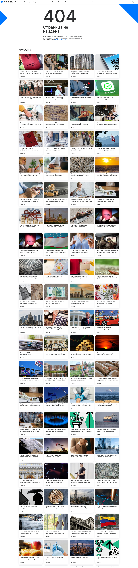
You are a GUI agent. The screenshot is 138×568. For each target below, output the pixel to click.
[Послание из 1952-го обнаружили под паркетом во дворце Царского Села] (56, 117)
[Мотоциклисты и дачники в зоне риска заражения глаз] (82, 373)
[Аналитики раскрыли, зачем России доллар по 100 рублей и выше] (107, 475)
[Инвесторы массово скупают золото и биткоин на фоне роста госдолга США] (82, 347)
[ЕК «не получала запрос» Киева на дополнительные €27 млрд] (56, 399)
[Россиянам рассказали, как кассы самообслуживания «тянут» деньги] (56, 66)
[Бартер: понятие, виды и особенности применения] (82, 271)
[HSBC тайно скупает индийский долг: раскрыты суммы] (107, 450)
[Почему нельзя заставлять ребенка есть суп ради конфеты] (107, 117)
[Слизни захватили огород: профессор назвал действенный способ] (107, 271)
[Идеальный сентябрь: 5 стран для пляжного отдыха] (82, 220)
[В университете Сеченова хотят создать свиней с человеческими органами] (107, 373)
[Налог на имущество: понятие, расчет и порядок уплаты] (31, 220)
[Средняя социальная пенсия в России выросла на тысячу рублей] (31, 194)
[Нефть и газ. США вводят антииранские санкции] (56, 450)
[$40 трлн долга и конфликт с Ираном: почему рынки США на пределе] (56, 92)
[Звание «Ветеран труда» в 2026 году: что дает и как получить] (31, 168)
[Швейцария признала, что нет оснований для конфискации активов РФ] (107, 143)
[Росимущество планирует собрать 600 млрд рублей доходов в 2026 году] (56, 322)
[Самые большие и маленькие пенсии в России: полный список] (31, 66)
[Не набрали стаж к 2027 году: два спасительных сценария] (107, 220)
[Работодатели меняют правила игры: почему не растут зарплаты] (82, 194)
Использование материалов (119, 566)
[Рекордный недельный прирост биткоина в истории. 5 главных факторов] (82, 424)
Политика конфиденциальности (89, 566)
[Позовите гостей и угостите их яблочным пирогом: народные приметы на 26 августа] (31, 552)
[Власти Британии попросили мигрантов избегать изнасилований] (82, 296)
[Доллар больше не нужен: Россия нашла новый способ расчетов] (31, 322)
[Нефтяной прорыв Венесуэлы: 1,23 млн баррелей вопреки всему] (56, 220)
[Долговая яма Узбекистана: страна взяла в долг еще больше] (56, 245)
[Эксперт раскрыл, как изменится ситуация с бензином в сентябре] (31, 117)
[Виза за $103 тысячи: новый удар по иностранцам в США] (82, 322)
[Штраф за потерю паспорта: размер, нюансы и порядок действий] (82, 117)
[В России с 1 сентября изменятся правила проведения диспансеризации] (56, 143)
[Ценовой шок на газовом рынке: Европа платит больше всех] (56, 424)
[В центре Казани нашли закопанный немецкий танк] (31, 296)
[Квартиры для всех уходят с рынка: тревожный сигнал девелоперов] (82, 66)
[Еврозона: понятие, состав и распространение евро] (56, 296)
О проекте (78, 566)
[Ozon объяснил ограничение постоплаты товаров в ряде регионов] (31, 373)
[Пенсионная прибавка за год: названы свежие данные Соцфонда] (31, 245)
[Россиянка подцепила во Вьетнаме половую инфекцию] (56, 526)
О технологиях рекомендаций (105, 566)
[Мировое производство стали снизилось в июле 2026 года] (31, 526)
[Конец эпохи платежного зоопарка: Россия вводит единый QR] (107, 66)
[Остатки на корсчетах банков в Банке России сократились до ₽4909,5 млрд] (82, 526)
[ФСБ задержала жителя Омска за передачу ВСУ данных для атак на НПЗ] (107, 245)
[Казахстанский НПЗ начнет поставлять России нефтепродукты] (82, 552)
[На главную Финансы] (8, 2)
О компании (7, 566)
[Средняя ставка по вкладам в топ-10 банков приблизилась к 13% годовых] (56, 347)
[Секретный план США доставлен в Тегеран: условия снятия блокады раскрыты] (107, 399)
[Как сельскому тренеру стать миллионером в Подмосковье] (82, 475)
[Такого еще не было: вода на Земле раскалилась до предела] (107, 168)
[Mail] (2, 2)
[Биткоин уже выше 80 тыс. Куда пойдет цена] (107, 552)
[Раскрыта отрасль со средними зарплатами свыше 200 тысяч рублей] (82, 168)
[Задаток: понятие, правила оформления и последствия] (107, 194)
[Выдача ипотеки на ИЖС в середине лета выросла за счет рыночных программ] (31, 399)
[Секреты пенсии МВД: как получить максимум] (56, 271)
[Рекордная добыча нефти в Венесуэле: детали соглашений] (107, 526)
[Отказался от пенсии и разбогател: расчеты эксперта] (31, 143)
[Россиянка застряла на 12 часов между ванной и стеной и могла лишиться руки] (82, 399)
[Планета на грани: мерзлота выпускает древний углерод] (31, 450)
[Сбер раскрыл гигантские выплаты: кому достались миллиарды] (107, 92)
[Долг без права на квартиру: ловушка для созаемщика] (82, 450)
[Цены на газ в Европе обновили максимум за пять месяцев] (107, 424)
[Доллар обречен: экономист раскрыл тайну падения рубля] (31, 271)
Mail (3, 566)
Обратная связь (131, 566)
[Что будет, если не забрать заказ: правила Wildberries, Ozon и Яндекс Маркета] (56, 194)
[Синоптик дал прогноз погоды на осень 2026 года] (82, 143)
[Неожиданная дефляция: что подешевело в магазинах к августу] (107, 296)
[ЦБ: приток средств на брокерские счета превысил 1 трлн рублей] (31, 475)
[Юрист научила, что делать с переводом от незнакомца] (56, 168)
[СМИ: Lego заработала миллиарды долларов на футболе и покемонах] (107, 322)
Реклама (14, 566)
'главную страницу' (60, 39)
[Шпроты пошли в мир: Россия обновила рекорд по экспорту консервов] (56, 501)
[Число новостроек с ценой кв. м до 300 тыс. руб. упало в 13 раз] (56, 373)
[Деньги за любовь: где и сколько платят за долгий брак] (31, 92)
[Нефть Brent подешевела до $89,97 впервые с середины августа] (56, 475)
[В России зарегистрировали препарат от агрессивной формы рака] (56, 552)
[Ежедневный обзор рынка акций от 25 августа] (107, 501)
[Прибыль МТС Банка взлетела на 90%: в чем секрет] (31, 347)
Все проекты (20, 566)
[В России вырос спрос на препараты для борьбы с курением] (82, 245)
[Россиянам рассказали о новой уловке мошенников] (82, 92)
